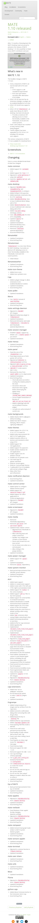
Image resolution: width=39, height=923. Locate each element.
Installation (12, 7)
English (22, 37)
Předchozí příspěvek (15, 907)
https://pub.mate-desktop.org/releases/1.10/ (18, 145)
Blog (6, 7)
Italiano (28, 37)
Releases (19, 903)
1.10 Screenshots (17, 153)
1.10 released (19, 26)
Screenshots (22, 7)
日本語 (12, 40)
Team (25, 11)
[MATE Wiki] (26, 921)
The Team (25, 915)
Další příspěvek (28, 907)
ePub (11, 107)
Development (9, 11)
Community (18, 11)
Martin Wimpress (13, 32)
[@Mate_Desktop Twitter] (22, 921)
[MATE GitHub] (17, 921)
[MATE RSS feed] (13, 921)
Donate (7, 14)
